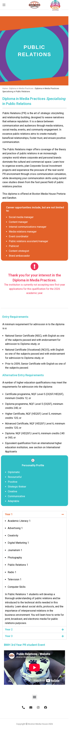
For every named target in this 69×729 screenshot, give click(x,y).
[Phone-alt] (23, 707)
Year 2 (9, 629)
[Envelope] (31, 707)
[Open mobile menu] (4, 5)
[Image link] (55, 4)
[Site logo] (34, 4)
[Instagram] (38, 707)
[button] (34, 514)
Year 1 (9, 514)
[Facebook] (45, 707)
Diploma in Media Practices (21, 88)
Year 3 (9, 636)
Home (5, 88)
